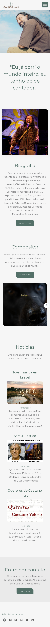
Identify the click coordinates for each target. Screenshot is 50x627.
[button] (45, 5)
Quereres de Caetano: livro (25, 493)
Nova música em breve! (25, 374)
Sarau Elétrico (25, 436)
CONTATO (25, 591)
